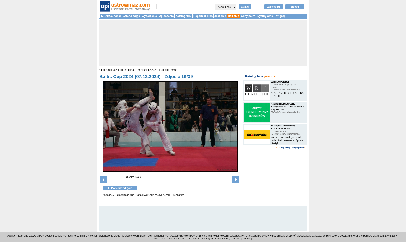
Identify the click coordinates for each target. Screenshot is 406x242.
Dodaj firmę (284, 147)
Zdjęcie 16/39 (169, 69)
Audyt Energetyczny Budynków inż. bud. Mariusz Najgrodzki (287, 106)
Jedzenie (220, 16)
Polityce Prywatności (228, 238)
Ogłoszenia (166, 16)
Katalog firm (184, 16)
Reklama (233, 16)
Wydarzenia (149, 16)
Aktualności (113, 16)
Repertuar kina (203, 16)
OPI (101, 69)
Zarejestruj (273, 6)
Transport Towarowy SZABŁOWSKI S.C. (283, 127)
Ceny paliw (248, 16)
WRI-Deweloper (280, 81)
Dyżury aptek (265, 16)
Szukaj (245, 6)
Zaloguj (295, 6)
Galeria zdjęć (131, 16)
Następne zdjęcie (235, 179)
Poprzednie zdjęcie (103, 179)
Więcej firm (298, 147)
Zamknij (246, 238)
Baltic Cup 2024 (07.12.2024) (141, 69)
